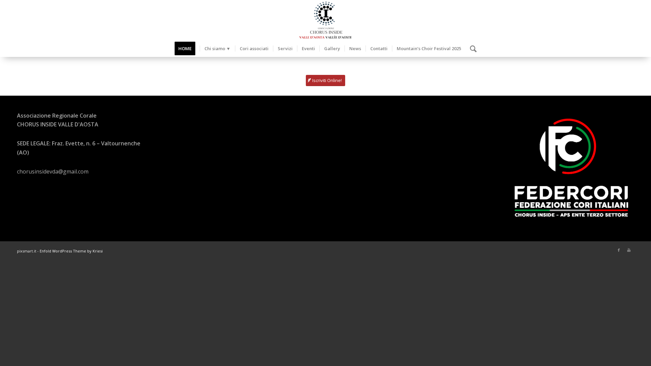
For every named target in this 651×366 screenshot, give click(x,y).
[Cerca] (471, 48)
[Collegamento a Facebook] (619, 250)
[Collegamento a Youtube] (629, 250)
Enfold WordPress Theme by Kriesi (71, 250)
